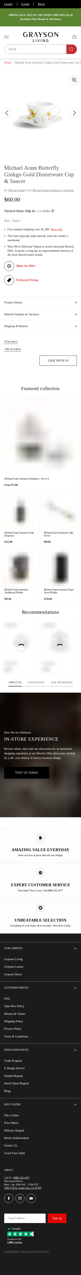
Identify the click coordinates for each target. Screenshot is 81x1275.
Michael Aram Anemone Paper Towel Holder (59, 591)
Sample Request (13, 1075)
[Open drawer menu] (6, 37)
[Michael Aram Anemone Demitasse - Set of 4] (40, 437)
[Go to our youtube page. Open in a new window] (31, 1198)
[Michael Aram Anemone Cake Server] (60, 510)
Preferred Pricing (27, 280)
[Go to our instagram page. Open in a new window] (20, 1198)
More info (57, 229)
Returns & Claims (14, 1013)
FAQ (7, 998)
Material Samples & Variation (21, 314)
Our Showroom (62, 682)
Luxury (8, 4)
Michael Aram (16, 190)
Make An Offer (25, 266)
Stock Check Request (16, 1083)
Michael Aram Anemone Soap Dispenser (19, 534)
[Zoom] (74, 80)
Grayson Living (13, 959)
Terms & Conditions (16, 1036)
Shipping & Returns (16, 326)
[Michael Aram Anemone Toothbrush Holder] (20, 567)
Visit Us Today (26, 772)
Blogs (7, 1091)
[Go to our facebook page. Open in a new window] (8, 1198)
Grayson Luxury (13, 966)
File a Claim (11, 1115)
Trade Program (13, 1060)
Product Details (13, 302)
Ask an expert (13, 349)
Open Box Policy (14, 1006)
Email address (16, 1218)
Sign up (57, 1218)
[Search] (71, 49)
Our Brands (36, 682)
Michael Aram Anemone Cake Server (58, 534)
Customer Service (16, 987)
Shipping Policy (13, 1021)
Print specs (11, 341)
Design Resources (16, 1049)
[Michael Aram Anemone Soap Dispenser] (20, 510)
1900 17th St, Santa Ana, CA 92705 (22, 1188)
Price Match (11, 1122)
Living (25, 4)
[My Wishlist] (64, 36)
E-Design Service (14, 1068)
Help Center (12, 1104)
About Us (14, 682)
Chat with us (58, 360)
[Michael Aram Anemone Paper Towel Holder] (60, 567)
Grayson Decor (13, 974)
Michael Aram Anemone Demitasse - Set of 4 (26, 478)
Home (7, 62)
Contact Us (10, 1145)
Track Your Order (14, 1153)
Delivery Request (14, 1130)
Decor (41, 4)
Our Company (13, 948)
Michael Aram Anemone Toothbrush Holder (16, 591)
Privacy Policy (12, 1028)
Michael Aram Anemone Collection (53, 190)
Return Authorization (16, 1138)
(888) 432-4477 (21, 1177)
